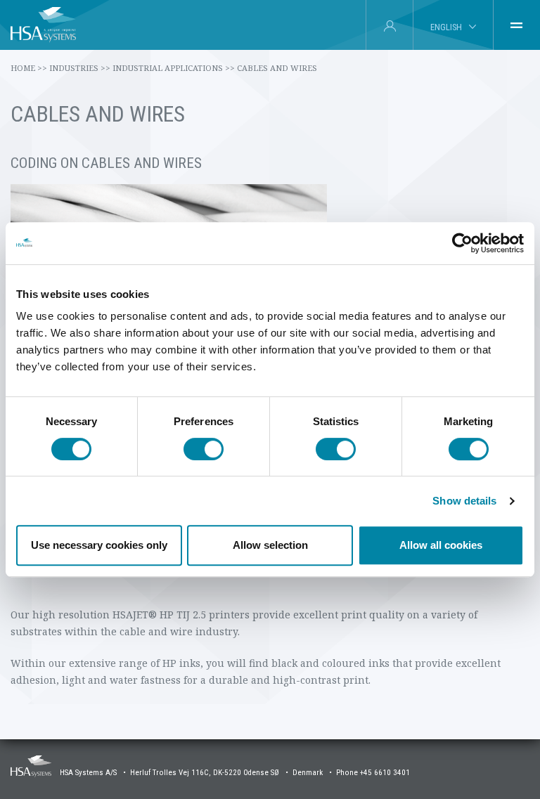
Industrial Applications (173, 68)
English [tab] (446, 27)
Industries (79, 68)
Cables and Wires (277, 68)
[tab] (516, 25)
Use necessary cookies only (99, 545)
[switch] (204, 449)
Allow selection (270, 545)
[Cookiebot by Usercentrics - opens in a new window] (462, 243)
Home (29, 68)
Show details (464, 501)
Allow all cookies (440, 545)
